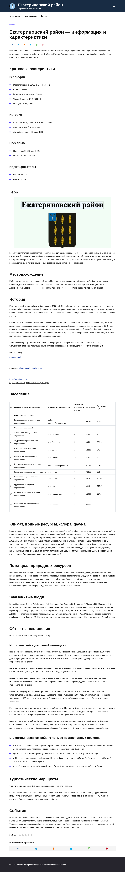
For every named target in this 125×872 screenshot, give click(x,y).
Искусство (15, 16)
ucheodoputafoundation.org (30, 368)
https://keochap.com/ (18, 379)
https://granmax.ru (17, 383)
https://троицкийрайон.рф (37, 383)
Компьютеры (30, 16)
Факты (44, 16)
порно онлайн (15, 357)
